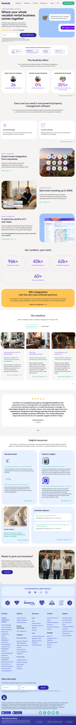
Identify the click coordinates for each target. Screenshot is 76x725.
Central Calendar (47, 130)
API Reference (66, 627)
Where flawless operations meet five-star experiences (63, 358)
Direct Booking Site (6, 623)
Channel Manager (9, 130)
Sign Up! (43, 681)
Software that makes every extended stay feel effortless (38, 358)
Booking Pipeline (6, 638)
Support (65, 607)
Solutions (20, 628)
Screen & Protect (45, 188)
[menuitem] (19, 3)
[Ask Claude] (35, 586)
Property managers (22, 656)
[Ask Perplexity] (46, 586)
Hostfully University (67, 624)
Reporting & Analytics (7, 655)
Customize (40, 722)
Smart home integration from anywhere (14, 158)
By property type (22, 631)
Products (4, 607)
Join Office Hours (67, 614)
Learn (33, 611)
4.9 (14, 30)
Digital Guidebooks (8, 216)
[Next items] (73, 117)
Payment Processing (7, 660)
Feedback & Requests (53, 620)
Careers (49, 640)
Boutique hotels (21, 643)
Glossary (34, 623)
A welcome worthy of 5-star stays (13, 220)
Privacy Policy (10, 41)
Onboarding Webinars (68, 620)
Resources (35, 607)
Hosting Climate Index (38, 630)
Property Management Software (5, 613)
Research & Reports (37, 619)
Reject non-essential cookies (54, 722)
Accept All (69, 722)
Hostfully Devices (7, 154)
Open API (4, 644)
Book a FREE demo (28, 35)
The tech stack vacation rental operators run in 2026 (56, 480)
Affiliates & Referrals (52, 616)
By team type (20, 650)
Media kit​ (49, 638)
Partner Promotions (52, 611)
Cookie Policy (27, 722)
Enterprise (19, 662)
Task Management (6, 664)
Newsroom (50, 618)
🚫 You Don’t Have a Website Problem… (46, 509)
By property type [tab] (32, 326)
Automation (4, 636)
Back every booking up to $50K (56, 190)
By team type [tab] (45, 326)
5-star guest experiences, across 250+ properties (18, 460)
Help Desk (65, 622)
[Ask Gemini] (41, 586)
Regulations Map (36, 632)
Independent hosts (22, 653)
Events (49, 614)
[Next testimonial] (44, 424)
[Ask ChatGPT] (29, 586)
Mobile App (4, 625)
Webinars (34, 621)
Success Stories (36, 617)
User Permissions (6, 662)
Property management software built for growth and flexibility (11, 359)
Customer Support (67, 611)
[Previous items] (69, 117)
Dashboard (4, 649)
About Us (49, 629)
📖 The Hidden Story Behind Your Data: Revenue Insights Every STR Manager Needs (53, 519)
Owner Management (7, 647)
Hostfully (50, 626)
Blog (33, 614)
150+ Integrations (21, 625)
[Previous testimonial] (31, 424)
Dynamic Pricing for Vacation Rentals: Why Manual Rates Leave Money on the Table (14, 528)
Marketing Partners (52, 636)
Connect (50, 607)
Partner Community (20, 621)
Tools (33, 627)
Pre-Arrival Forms (6, 657)
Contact (49, 623)
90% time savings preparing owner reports (16, 478)
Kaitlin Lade (38, 414)
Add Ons (19, 607)
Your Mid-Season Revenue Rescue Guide (53, 460)
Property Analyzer (37, 638)
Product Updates (67, 629)
